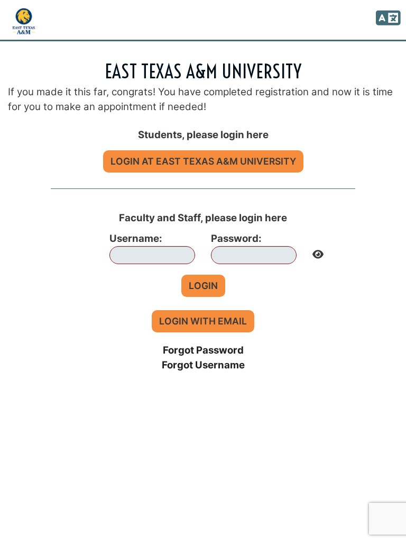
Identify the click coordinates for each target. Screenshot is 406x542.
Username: (135, 238)
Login (203, 285)
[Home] (23, 21)
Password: (236, 238)
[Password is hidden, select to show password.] (318, 251)
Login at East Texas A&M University (203, 161)
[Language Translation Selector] (386, 19)
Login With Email (203, 321)
